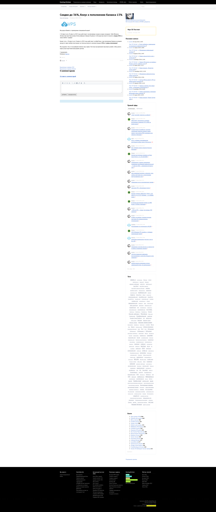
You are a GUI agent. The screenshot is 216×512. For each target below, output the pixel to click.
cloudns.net (137, 299)
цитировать (72, 83)
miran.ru (131, 344)
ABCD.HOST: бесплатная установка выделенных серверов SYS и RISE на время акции (141, 122)
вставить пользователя (81, 83)
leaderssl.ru (143, 335)
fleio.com (150, 314)
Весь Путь (144, 474)
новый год (136, 396)
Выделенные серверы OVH (67, 67)
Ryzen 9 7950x (132, 361)
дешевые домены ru (134, 389)
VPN (153, 374)
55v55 (154, 502)
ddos (145, 303)
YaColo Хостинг (135, 437)
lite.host (151, 337)
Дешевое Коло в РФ (98, 495)
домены (142, 389)
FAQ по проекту (133, 2)
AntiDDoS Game (134, 290)
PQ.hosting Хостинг (135, 438)
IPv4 (142, 329)
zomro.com (145, 381)
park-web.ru (151, 350)
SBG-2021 (139, 361)
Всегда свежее (91, 6)
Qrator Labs (132, 357)
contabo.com (135, 301)
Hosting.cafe (112, 481)
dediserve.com (148, 305)
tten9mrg (133, 224)
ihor (129, 327)
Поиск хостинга (113, 483)
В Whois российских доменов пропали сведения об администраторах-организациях (141, 219)
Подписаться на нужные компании (82, 2)
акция (151, 381)
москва (144, 393)
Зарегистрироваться (151, 2)
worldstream (132, 378)
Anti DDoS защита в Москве (137, 288)
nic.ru (148, 346)
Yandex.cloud (137, 381)
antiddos (148, 288)
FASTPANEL (149, 309)
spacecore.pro (140, 368)
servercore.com (132, 366)
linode (138, 337)
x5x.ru (146, 378)
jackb (132, 138)
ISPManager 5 (133, 331)
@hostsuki (128, 20)
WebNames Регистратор (137, 426)
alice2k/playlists (141, 20)
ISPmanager (151, 329)
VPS (129, 377)
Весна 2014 (145, 480)
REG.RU (136, 359)
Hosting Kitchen (65, 2)
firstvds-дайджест (134, 314)
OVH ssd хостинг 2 (97, 488)
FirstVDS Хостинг (135, 421)
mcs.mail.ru (132, 342)
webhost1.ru (140, 377)
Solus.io (152, 366)
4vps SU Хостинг (64, 18)
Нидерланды (150, 393)
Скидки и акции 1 (113, 476)
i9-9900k (148, 324)
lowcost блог (112, 480)
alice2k (63, 60)
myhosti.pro (149, 344)
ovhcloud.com (132, 350)
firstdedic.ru (144, 311)
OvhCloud (148, 348)
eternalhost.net (132, 309)
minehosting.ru (148, 342)
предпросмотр (72, 94)
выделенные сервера (134, 385)
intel (139, 329)
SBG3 (144, 361)
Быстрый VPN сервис (114, 474)
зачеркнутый (67, 83)
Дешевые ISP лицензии (98, 490)
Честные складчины (98, 492)
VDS (137, 374)
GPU (144, 318)
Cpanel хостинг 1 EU (98, 478)
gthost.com (149, 318)
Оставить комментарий (68, 76)
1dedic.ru (133, 280)
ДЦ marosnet (131, 391)
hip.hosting (130, 324)
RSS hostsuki (129, 22)
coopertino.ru (142, 301)
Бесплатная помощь (112, 2)
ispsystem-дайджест (132, 333)
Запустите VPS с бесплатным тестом (140, 188)
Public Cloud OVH (147, 355)
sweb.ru (150, 370)
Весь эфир (129, 268)
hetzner (140, 320)
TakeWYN (141, 372)
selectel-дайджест (140, 364)
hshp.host (142, 324)
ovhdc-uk (139, 350)
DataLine (141, 303)
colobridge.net (145, 299)
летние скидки (137, 393)
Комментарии (131, 108)
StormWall (145, 370)
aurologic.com (133, 292)
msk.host (136, 344)
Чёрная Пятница (136, 404)
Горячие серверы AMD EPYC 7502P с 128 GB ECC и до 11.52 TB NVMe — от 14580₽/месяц (142, 195)
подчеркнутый (69, 83)
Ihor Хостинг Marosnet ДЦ (137, 432)
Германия (142, 387)
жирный (62, 83)
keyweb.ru (151, 333)
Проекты (82, 6)
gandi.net (149, 316)
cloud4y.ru (150, 297)
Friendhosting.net (141, 316)
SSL (140, 370)
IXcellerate (141, 333)
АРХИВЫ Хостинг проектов (83, 483)
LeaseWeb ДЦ (134, 442)
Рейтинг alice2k (80, 478)
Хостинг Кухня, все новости (116, 485)
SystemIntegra (133, 372)
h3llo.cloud (133, 320)
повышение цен (147, 398)
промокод (131, 400)
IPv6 (145, 329)
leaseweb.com (132, 337)
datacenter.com (133, 303)
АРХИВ (141, 22)
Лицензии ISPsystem (136, 430)
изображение (77, 83)
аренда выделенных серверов (135, 383)
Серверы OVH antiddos (98, 493)
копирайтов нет (152, 501)
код (74, 83)
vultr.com (133, 377)
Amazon (147, 282)
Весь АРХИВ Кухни (130, 483)
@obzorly (133, 20)
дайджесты (147, 22)
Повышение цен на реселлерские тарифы (142, 182)
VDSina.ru (148, 374)
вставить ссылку (79, 83)
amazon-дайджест (134, 284)
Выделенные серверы (146, 385)
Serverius (139, 366)
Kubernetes (136, 335)
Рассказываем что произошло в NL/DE (141, 226)
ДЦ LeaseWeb (148, 389)
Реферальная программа (141, 400)
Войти (141, 2)
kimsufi (130, 335)
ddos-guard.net (134, 305)
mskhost (143, 344)
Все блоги (129, 451)
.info (155, 504)
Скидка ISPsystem (73, 6)
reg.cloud (130, 359)
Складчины (64, 6)
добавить (64, 94)
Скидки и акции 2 (113, 478)
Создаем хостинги (113, 494)
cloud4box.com (143, 297)
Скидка (130, 402)
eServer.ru (149, 307)
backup (149, 292)
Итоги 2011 (145, 487)
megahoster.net (140, 342)
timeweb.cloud (131, 374)
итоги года (130, 393)
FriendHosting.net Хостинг (137, 447)
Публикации (139, 108)
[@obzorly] (130, 16)
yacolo (130, 381)
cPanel (148, 301)
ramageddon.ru (148, 357)
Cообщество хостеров (82, 485)
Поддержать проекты (131, 459)
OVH (143, 348)
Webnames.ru (149, 377)
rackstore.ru (140, 357)
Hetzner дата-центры (136, 425)
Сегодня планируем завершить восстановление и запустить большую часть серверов (142, 255)
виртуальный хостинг (149, 383)
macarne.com (131, 339)
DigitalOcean (133, 307)
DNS (138, 307)
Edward (133, 118)
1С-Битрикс (139, 280)
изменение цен (150, 391)
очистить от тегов (84, 83)
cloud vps (149, 295)
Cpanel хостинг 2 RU (98, 480)
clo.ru (144, 295)
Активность (101, 2)
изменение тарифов (140, 391)
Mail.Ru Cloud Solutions (141, 339)
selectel (132, 364)
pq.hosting (143, 353)
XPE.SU (150, 378)
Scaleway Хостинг (135, 440)
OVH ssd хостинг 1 (97, 487)
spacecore (133, 368)
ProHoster (149, 353)
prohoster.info (133, 355)
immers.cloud (139, 327)
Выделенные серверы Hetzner (68, 69)
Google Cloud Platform (136, 318)
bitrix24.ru (138, 295)
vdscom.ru (142, 374)
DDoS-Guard (150, 303)
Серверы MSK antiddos (98, 497)
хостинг (150, 402)
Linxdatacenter (144, 337)
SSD (137, 370)
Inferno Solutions (148, 327)
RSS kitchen (136, 22)
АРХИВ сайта (123, 2)
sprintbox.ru (148, 368)
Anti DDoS (135, 286)
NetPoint (143, 346)
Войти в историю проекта (82, 487)
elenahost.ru (143, 307)
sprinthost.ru (132, 370)
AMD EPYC (142, 284)
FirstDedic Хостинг (135, 428)
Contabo (151, 299)
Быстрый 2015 (145, 478)
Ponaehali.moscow (134, 353)
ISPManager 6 (140, 331)
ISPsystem (149, 331)
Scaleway (149, 361)
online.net (138, 348)
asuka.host (148, 290)
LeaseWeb (150, 335)
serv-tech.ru (149, 364)
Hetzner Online (133, 322)
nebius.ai (137, 346)
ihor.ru (132, 327)
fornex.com (132, 316)
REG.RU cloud (143, 359)
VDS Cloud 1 (96, 481)
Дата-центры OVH (135, 416)
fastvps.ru (132, 311)
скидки (134, 402)
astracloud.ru (142, 290)
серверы (150, 400)
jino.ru (146, 333)
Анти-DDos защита (97, 476)
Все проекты (79, 474)
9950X (149, 280)
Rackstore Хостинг (135, 435)
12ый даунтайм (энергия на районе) (140, 115)
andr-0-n (133, 237)
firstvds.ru (144, 314)
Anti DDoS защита (144, 286)
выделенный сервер (133, 387)
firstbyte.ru (137, 311)
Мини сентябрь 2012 (147, 483)
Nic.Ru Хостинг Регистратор (138, 433)
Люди (94, 2)
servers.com (146, 366)
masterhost (150, 340)
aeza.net (142, 282)
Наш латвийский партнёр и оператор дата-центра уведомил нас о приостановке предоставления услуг (142, 174)
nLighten (132, 348)
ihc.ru (152, 325)
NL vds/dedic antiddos (98, 485)
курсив (65, 83)
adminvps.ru (135, 282)
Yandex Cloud (134, 423)
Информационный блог (82, 476)
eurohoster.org (141, 309)
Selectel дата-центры (136, 418)
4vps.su (67, 54)
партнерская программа (136, 398)
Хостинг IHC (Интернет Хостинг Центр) (140, 448)
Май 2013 (144, 481)
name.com (131, 346)
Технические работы (142, 402)
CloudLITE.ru (131, 299)
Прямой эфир (132, 105)
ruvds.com (150, 359)
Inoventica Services (132, 329)
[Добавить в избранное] (66, 60)
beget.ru (132, 295)
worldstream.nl (140, 379)
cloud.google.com (133, 297)
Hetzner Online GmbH (145, 322)
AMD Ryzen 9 (149, 284)
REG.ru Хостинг (134, 420)
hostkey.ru (136, 324)
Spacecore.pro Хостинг (137, 443)
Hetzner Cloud (146, 320)
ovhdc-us (144, 350)
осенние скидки (144, 396)
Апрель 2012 (145, 485)
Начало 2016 (145, 476)
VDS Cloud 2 (96, 483)
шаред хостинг (146, 404)
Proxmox (140, 355)
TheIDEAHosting (147, 372)
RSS (139, 32)
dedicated (141, 305)
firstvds (150, 312)
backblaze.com (142, 292)
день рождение (149, 387)
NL (151, 346)
